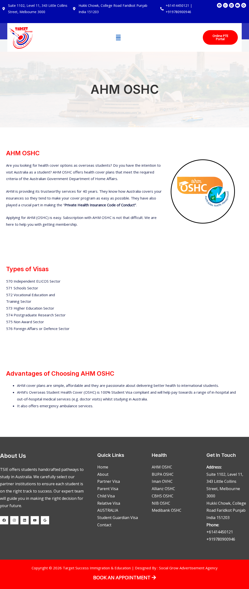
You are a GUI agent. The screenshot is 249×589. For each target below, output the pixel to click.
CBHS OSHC (162, 496)
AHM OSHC (162, 467)
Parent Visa (107, 488)
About (102, 474)
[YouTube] (35, 520)
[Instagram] (14, 520)
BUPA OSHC (163, 474)
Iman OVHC (162, 481)
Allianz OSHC (163, 488)
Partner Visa (108, 481)
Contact (104, 525)
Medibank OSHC (166, 510)
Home (102, 467)
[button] (118, 37)
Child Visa (106, 496)
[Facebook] (4, 520)
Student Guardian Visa (117, 517)
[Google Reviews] (45, 520)
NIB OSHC (161, 503)
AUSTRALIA (107, 510)
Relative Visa (108, 503)
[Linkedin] (24, 520)
